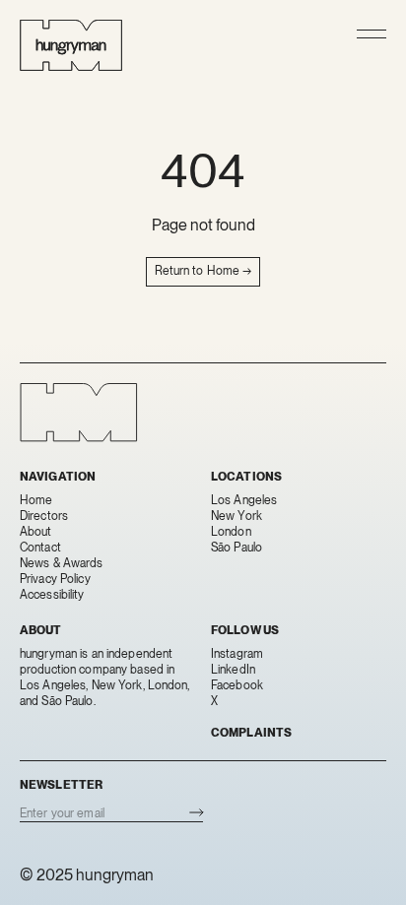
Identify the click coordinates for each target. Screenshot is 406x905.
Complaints (251, 733)
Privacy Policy (55, 579)
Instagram (237, 654)
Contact (40, 547)
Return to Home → (203, 271)
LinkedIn (233, 670)
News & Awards (61, 563)
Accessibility (52, 595)
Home (36, 500)
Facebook (237, 685)
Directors (44, 516)
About (36, 532)
